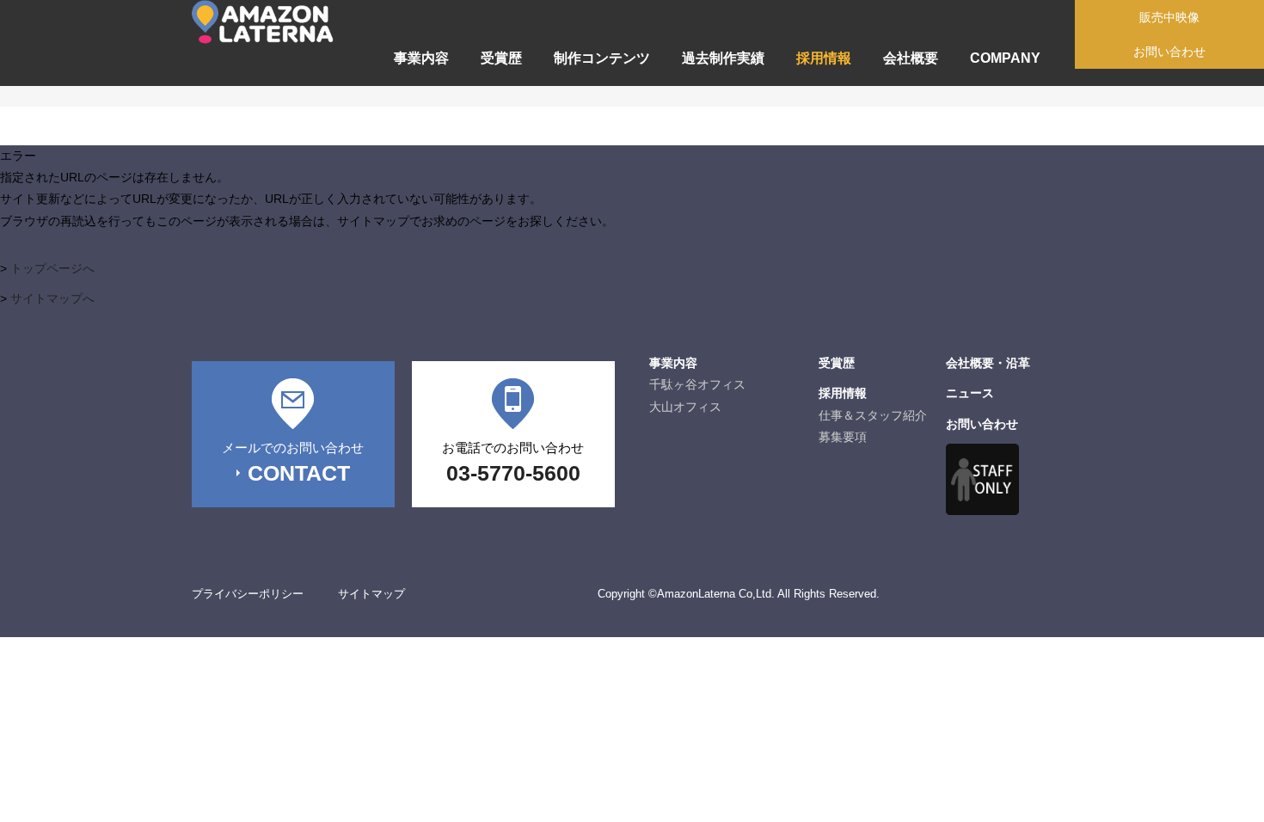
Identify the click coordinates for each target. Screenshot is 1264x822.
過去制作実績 (723, 58)
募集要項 (843, 437)
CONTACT (299, 473)
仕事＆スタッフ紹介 (873, 415)
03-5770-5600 (513, 473)
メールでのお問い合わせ (293, 447)
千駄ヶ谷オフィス (697, 384)
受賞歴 (501, 58)
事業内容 (421, 58)
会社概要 (910, 58)
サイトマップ (371, 593)
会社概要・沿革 (988, 363)
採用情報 (823, 58)
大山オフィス (685, 407)
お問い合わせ (982, 424)
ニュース (970, 393)
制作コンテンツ (602, 58)
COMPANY (1005, 58)
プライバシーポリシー (248, 593)
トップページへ (52, 268)
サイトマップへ (52, 298)
